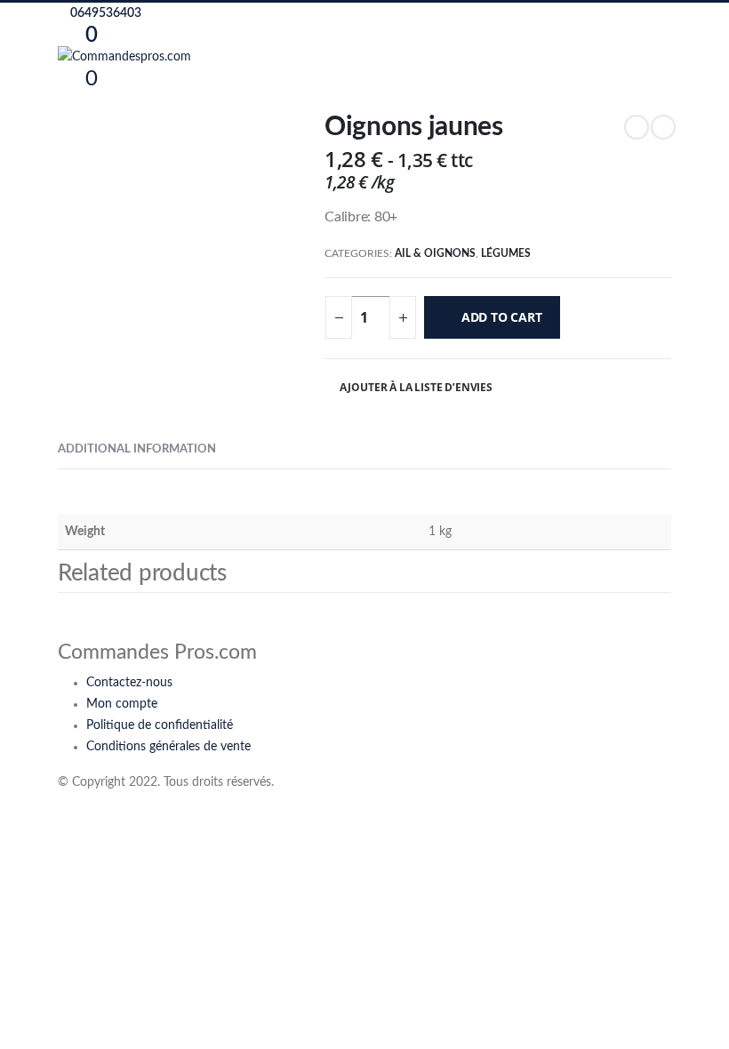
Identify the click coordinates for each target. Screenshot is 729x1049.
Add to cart (501, 316)
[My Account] (114, 35)
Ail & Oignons (435, 253)
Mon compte (121, 704)
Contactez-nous (129, 683)
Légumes (506, 253)
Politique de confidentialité (159, 725)
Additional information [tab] (137, 449)
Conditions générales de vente (168, 747)
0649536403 (104, 13)
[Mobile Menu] (63, 100)
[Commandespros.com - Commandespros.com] (124, 57)
